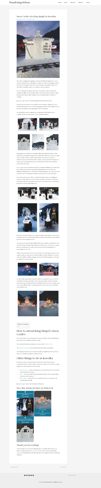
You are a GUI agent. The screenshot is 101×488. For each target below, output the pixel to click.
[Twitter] (27, 475)
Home (59, 2)
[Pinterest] (33, 475)
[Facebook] (25, 475)
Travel (65, 2)
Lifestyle (80, 2)
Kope (21, 374)
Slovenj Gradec (24, 370)
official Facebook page (25, 348)
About (87, 2)
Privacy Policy (72, 475)
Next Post (64, 467)
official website (48, 344)
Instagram (35, 451)
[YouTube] (31, 475)
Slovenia (72, 2)
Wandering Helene (19, 2)
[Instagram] (29, 475)
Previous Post (13, 467)
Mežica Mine (23, 378)
